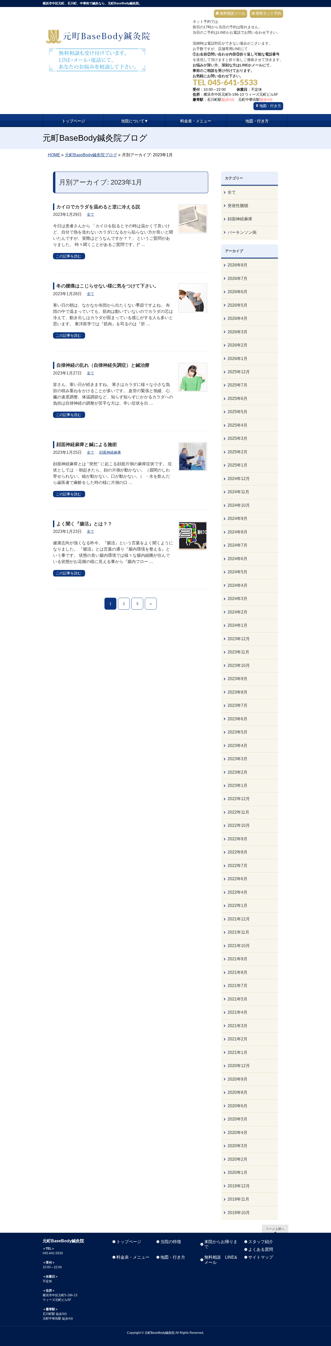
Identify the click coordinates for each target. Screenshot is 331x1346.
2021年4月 (237, 1012)
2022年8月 (237, 852)
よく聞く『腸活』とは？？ (84, 523)
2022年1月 (237, 905)
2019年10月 (239, 1212)
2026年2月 (237, 345)
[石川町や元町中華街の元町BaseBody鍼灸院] (98, 65)
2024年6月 (237, 558)
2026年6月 (237, 292)
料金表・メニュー (132, 1257)
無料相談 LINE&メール (220, 1259)
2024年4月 (237, 585)
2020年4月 (237, 1132)
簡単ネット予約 (268, 13)
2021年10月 (239, 945)
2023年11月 (238, 652)
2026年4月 (237, 318)
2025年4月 (237, 425)
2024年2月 (237, 612)
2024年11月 (238, 492)
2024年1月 (237, 625)
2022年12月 (239, 799)
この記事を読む (68, 256)
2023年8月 (237, 692)
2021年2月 (237, 1039)
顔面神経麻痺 (110, 452)
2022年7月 (237, 865)
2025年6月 (237, 398)
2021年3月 (237, 1026)
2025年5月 (237, 412)
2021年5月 (237, 999)
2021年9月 (237, 959)
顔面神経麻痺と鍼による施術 (86, 444)
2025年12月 (239, 372)
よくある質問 (260, 1249)
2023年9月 (237, 678)
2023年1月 (237, 785)
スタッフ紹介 (260, 1241)
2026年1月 (237, 358)
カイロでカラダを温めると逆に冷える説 (98, 206)
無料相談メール (232, 13)
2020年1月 (237, 1172)
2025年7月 (237, 385)
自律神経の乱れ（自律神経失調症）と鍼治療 (102, 365)
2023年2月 (237, 772)
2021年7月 (237, 985)
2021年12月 (239, 919)
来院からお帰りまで (220, 1244)
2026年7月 (237, 278)
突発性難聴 (238, 205)
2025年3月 (237, 438)
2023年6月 (237, 719)
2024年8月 (237, 532)
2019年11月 (238, 1199)
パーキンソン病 (242, 232)
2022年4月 (237, 892)
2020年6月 (237, 1106)
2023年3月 (237, 759)
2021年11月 (238, 932)
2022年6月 (237, 879)
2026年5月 (237, 305)
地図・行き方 (270, 106)
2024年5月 (237, 572)
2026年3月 (237, 332)
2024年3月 (237, 598)
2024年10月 (239, 505)
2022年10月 (239, 825)
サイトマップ (260, 1257)
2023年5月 (237, 732)
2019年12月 (239, 1186)
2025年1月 (237, 465)
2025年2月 (237, 452)
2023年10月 (239, 665)
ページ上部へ (275, 1228)
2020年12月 (239, 1065)
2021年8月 (237, 972)
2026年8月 (237, 265)
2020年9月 (237, 1079)
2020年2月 (237, 1159)
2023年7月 (237, 705)
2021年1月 (237, 1052)
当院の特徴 (170, 1241)
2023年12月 (239, 639)
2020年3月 (237, 1146)
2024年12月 (239, 478)
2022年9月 (237, 839)
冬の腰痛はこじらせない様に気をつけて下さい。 (107, 285)
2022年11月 (238, 812)
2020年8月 (237, 1092)
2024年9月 (237, 518)
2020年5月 (237, 1119)
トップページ (128, 1241)
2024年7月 (237, 545)
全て (90, 214)
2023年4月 (237, 745)
